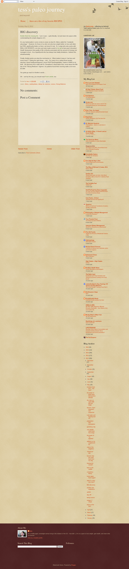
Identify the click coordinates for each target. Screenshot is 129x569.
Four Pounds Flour (92, 219)
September (90, 372)
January (89, 518)
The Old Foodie (90, 232)
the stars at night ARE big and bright (90, 402)
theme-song (90, 26)
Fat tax (87, 262)
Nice (87, 293)
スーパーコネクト (90, 134)
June (89, 382)
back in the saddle (90, 468)
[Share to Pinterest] (49, 82)
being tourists (91, 497)
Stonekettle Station (92, 154)
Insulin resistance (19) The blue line (95, 118)
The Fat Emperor (91, 337)
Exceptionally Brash (92, 298)
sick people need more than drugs (91, 431)
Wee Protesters (90, 256)
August (89, 376)
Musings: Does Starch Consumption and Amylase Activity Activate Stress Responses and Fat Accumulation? (97, 331)
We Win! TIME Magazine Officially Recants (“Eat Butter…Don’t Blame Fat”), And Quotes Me (97, 308)
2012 (87, 358)
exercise (47, 84)
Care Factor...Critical (92, 198)
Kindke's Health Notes (92, 268)
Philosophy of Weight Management (97, 212)
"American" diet (90, 452)
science (53, 84)
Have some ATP (90, 322)
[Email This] (41, 82)
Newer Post (23, 149)
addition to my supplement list (91, 443)
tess (31, 531)
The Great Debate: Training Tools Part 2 (96, 287)
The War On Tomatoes (92, 155)
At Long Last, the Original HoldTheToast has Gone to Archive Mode (97, 192)
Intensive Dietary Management (95, 225)
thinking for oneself (90, 464)
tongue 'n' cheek (89, 501)
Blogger (73, 565)
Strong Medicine (61, 84)
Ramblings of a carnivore (93, 321)
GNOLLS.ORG (90, 305)
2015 (87, 350)
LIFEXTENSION (90, 327)
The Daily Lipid (90, 274)
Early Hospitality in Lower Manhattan (96, 141)
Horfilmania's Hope (92, 292)
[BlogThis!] (43, 82)
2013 (87, 355)
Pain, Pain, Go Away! (92, 110)
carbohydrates (33, 84)
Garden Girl (89, 173)
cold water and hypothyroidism (91, 416)
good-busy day (91, 427)
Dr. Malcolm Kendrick (92, 123)
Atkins (27, 84)
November (90, 365)
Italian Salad (89, 168)
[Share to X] (45, 82)
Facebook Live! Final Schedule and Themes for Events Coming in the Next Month (96, 277)
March (89, 512)
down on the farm (90, 505)
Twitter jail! (89, 185)
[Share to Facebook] (47, 82)
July (88, 379)
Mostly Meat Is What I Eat (93, 315)
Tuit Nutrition (90, 95)
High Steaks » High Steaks (94, 261)
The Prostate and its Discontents (94, 162)
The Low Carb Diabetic (93, 83)
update (89, 492)
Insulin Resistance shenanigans (94, 269)
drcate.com (89, 102)
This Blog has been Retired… (94, 220)
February (90, 515)
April (88, 510)
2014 (87, 352)
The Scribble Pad (91, 183)
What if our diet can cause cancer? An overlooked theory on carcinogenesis (96, 104)
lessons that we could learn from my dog (90, 458)
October (89, 369)
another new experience (91, 488)
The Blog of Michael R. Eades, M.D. (97, 167)
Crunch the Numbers (91, 214)
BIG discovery (91, 485)
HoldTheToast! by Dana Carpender (96, 190)
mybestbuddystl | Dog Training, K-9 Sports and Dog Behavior (97, 284)
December (90, 360)
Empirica (88, 204)
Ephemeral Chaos (91, 255)
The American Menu (92, 139)
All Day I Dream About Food (94, 89)
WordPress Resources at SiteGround (96, 227)
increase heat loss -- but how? (91, 388)
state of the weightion (90, 447)
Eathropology (90, 240)
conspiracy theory (90, 472)
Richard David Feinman (93, 246)
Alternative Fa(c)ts (91, 241)
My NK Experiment (91, 316)
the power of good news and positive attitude (91, 395)
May (88, 384)
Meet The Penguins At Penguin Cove (96, 84)
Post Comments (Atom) (33, 153)
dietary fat (41, 84)
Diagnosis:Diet (90, 146)
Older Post (75, 149)
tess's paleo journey (41, 9)
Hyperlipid (89, 117)
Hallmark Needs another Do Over (95, 300)
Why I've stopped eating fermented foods (97, 112)
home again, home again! (91, 477)
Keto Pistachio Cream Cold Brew (95, 91)
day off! (89, 495)
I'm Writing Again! (90, 97)
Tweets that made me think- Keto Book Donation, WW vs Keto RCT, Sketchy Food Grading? (97, 177)
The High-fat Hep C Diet (93, 160)
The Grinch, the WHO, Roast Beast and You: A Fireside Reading (96, 148)
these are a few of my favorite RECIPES (46, 21)
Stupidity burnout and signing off (94, 199)
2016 (87, 347)
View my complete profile (35, 538)
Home (23, 21)
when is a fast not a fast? (91, 481)
